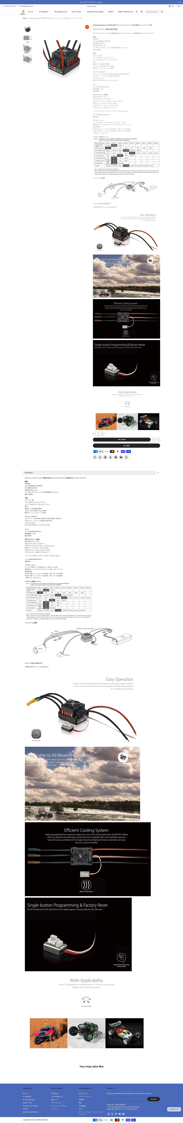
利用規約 (81, 1100)
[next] (86, 53)
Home (25, 18)
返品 (80, 1103)
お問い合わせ (55, 1093)
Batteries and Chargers (95, 12)
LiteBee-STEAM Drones (125, 12)
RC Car (30, 12)
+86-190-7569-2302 (10, 6)
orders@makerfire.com (26, 6)
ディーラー (54, 1109)
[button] (153, 439)
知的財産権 (82, 1106)
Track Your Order (91, 6)
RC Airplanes (43, 12)
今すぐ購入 (126, 446)
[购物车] (141, 12)
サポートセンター (56, 1103)
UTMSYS (110, 12)
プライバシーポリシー (85, 1096)
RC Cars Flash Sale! (91, 2)
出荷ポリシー (55, 1100)
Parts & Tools (76, 12)
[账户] (136, 12)
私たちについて (83, 1093)
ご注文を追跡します (57, 1096)
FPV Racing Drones (60, 12)
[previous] (37, 53)
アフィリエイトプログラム (59, 1106)
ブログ (81, 1109)
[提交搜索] (162, 12)
